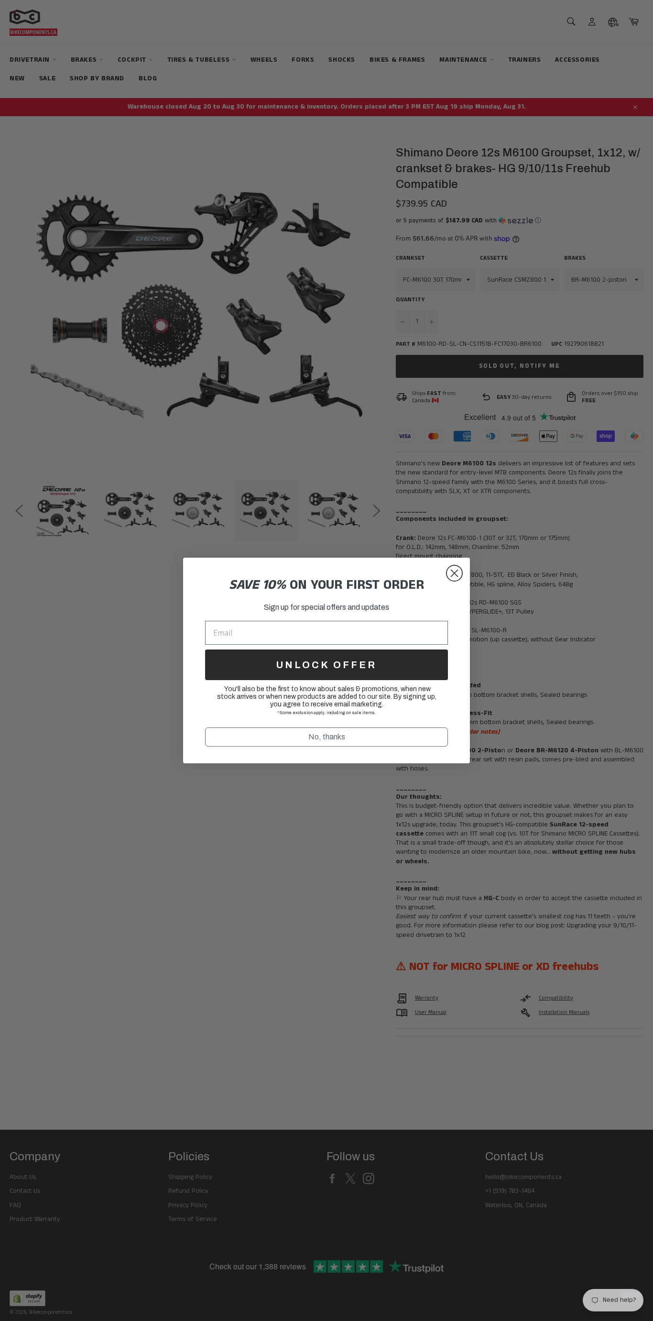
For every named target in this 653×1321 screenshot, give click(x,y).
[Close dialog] (454, 573)
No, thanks (326, 737)
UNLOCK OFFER (326, 665)
